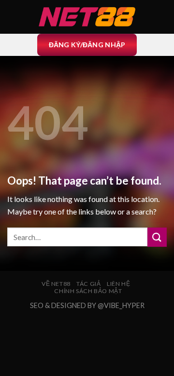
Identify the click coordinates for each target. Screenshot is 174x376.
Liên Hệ (118, 283)
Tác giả (88, 283)
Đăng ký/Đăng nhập (87, 44)
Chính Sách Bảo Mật (88, 291)
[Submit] (157, 237)
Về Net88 (56, 283)
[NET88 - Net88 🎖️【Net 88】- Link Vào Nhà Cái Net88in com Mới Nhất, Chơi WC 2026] (87, 17)
